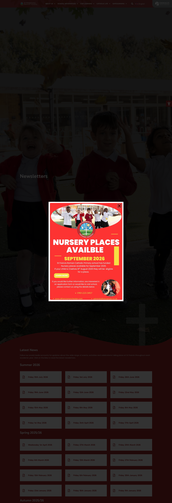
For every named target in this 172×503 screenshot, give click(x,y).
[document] (86, 251)
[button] (119, 206)
